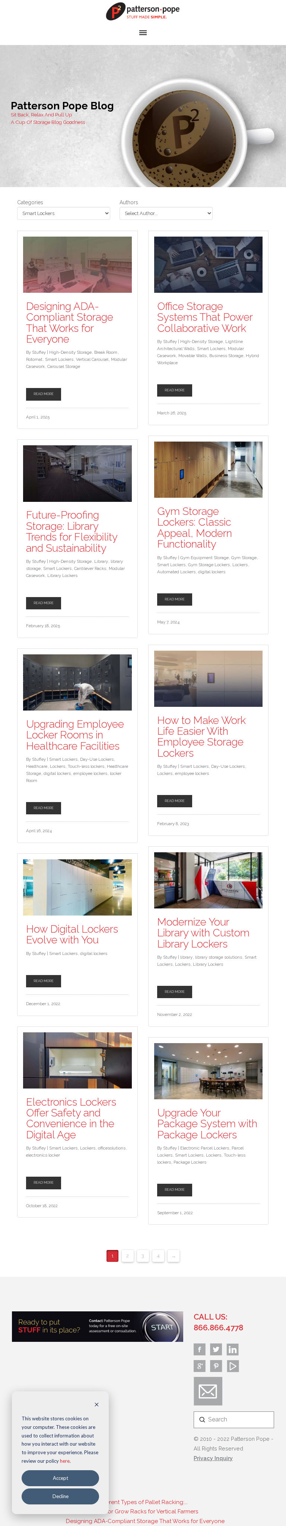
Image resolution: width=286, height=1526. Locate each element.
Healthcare (36, 766)
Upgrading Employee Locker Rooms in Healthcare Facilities (75, 735)
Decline (61, 1496)
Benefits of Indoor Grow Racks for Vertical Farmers (132, 1511)
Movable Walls (192, 355)
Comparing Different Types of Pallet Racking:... (127, 1502)
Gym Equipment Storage (204, 557)
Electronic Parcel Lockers (204, 1148)
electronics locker (43, 1155)
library (186, 957)
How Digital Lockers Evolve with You (72, 934)
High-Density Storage (70, 352)
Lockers (240, 564)
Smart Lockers (59, 359)
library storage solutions (218, 957)
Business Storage (226, 355)
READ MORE (44, 394)
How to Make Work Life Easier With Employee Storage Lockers (201, 736)
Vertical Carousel (92, 359)
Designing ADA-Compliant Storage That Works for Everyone (69, 322)
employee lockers (90, 773)
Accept (60, 1478)
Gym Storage (244, 557)
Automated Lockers (176, 571)
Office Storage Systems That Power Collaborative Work (204, 317)
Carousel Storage (63, 366)
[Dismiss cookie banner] (96, 1405)
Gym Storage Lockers (209, 564)
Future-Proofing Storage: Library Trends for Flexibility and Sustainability (71, 531)
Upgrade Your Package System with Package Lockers (207, 1124)
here (65, 1461)
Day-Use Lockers (97, 759)
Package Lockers (190, 1162)
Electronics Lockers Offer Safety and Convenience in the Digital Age (71, 1118)
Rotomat (34, 359)
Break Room (105, 352)
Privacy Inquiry (213, 1458)
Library (101, 561)
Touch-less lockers (86, 766)
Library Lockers (62, 575)
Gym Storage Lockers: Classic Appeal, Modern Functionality (194, 527)
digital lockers (211, 571)
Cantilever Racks (90, 568)
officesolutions (111, 1148)
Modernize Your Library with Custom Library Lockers (203, 933)
